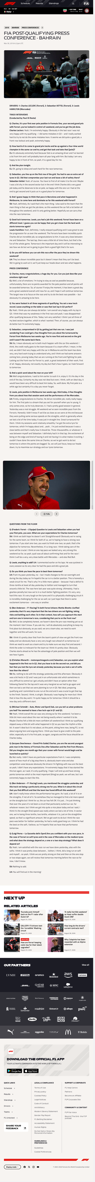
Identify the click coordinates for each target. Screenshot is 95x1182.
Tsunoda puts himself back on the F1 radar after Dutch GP (32, 914)
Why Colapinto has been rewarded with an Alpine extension (74, 942)
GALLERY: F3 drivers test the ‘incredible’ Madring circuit (31, 928)
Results (39, 3)
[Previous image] (36, 513)
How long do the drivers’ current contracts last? (74, 927)
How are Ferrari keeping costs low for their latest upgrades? (31, 945)
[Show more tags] (42, 27)
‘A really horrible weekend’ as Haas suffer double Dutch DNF (75, 914)
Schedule (25, 3)
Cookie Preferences (42, 1152)
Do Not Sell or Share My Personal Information (44, 1132)
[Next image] (56, 513)
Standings (54, 3)
